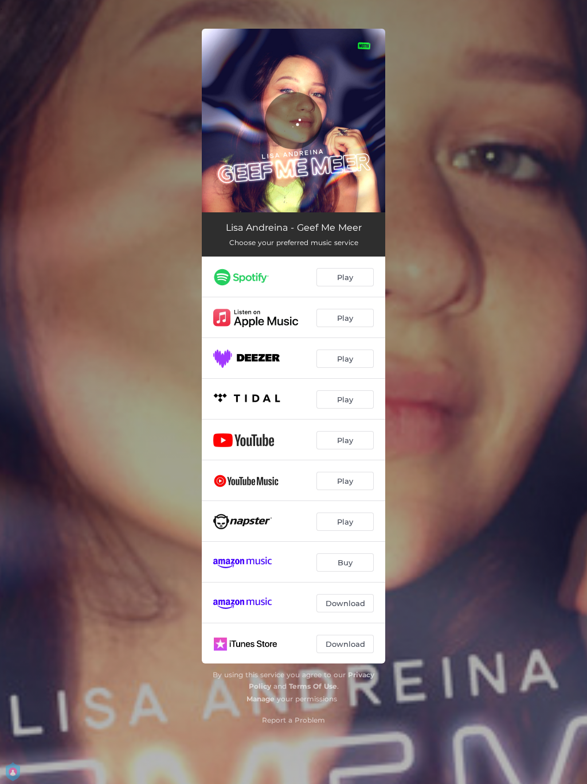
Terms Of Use (313, 686)
